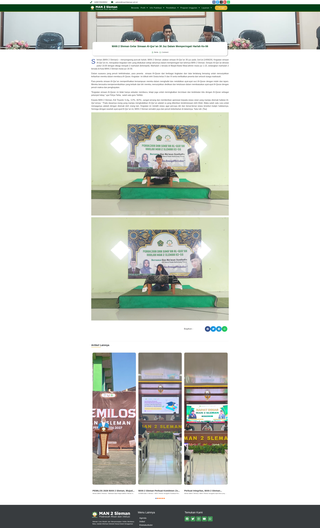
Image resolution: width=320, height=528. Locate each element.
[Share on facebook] (207, 329)
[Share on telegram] (219, 329)
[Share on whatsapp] (224, 329)
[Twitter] (217, 2)
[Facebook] (214, 2)
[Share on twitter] (213, 329)
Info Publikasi (156, 8)
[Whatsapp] (228, 2)
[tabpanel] (114, 423)
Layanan (205, 8)
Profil (143, 8)
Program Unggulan (188, 8)
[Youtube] (224, 2)
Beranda (135, 8)
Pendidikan (171, 8)
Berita (96, 488)
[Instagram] (221, 2)
